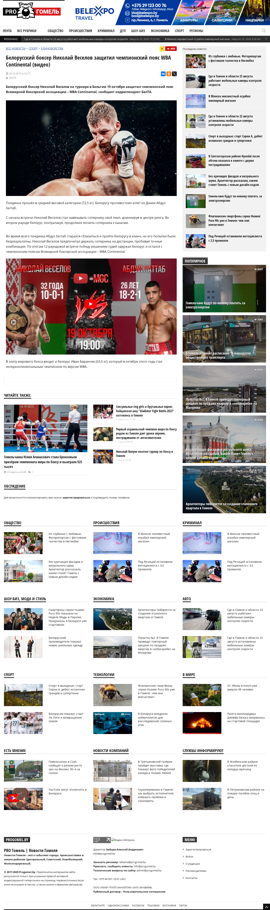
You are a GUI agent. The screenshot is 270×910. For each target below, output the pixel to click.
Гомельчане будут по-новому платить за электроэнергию (235, 198)
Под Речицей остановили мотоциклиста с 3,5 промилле (235, 238)
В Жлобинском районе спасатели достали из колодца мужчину (242, 765)
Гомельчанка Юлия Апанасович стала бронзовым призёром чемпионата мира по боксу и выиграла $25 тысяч (43, 462)
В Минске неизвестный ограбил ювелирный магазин (197, 39)
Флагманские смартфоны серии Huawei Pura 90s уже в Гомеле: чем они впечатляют (234, 220)
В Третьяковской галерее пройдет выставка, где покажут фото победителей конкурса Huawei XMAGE (156, 767)
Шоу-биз (138, 30)
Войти (189, 856)
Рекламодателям (196, 871)
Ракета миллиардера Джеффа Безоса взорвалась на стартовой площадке (246, 717)
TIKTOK (183, 905)
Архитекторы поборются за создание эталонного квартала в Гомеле (222, 506)
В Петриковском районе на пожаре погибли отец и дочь (245, 793)
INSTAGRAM (169, 905)
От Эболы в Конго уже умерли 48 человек (242, 687)
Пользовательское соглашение (144, 891)
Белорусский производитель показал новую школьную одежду (66, 641)
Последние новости (195, 49)
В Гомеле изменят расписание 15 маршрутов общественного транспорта (218, 355)
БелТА (12, 77)
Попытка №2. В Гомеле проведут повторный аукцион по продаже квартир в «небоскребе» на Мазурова (221, 403)
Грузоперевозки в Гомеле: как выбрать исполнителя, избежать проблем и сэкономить (156, 795)
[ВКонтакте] (163, 73)
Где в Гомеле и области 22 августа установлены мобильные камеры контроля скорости (231, 120)
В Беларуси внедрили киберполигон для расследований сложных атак (155, 719)
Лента (7, 30)
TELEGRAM (153, 905)
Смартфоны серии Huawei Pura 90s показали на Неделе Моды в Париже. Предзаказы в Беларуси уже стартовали (68, 617)
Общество (55, 30)
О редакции (193, 863)
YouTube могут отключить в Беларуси (68, 791)
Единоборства (52, 48)
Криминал (106, 30)
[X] (174, 73)
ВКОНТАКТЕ (98, 905)
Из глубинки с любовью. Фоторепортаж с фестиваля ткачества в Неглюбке (235, 58)
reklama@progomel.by (132, 862)
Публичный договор (107, 891)
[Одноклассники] (168, 73)
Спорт (179, 30)
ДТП (123, 30)
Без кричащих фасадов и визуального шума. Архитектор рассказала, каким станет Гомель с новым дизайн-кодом (234, 180)
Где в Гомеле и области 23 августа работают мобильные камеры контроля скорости (76, 39)
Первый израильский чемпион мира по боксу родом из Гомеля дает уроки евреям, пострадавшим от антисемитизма (146, 433)
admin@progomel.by (149, 870)
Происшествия (80, 30)
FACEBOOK (138, 905)
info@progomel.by (104, 853)
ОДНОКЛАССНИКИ (118, 905)
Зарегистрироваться (198, 849)
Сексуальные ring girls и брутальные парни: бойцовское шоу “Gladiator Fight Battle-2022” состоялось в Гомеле (145, 410)
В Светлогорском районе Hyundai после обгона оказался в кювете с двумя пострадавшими (234, 160)
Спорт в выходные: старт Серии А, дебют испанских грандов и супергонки (235, 138)
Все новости (15, 48)
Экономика (160, 30)
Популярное (195, 261)
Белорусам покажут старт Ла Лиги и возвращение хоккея (66, 717)
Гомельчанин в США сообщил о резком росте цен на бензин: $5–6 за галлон (65, 767)
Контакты (191, 878)
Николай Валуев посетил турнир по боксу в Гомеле (144, 453)
